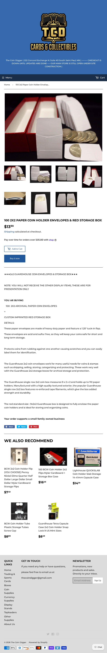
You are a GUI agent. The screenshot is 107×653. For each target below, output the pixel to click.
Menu (9, 77)
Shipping (9, 231)
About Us (9, 624)
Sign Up (97, 580)
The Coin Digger (18, 642)
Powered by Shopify (38, 642)
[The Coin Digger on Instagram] (57, 634)
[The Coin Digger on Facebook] (52, 634)
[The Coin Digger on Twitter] (48, 634)
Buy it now (15, 258)
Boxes (7, 585)
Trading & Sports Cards (9, 578)
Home (7, 85)
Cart (102, 77)
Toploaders (10, 612)
